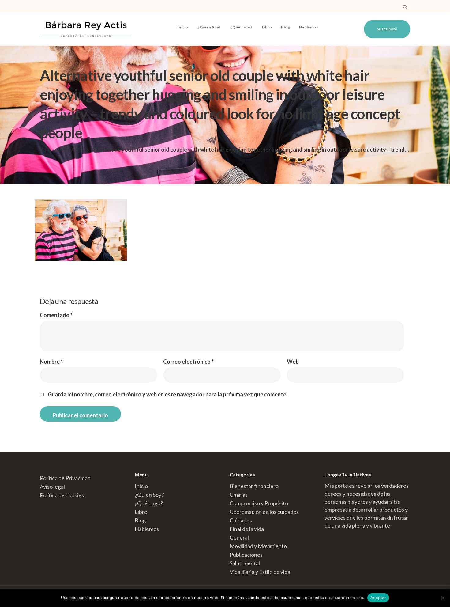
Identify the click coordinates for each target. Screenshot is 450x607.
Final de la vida (247, 528)
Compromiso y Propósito (259, 503)
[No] (442, 598)
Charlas (239, 494)
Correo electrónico (188, 361)
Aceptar (378, 597)
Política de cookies (62, 495)
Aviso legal (52, 486)
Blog (285, 27)
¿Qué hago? (241, 27)
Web (293, 361)
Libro (267, 27)
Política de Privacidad (65, 478)
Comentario (56, 315)
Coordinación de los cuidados (264, 511)
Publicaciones (246, 554)
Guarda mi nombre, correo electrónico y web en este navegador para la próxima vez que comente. (167, 394)
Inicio (182, 27)
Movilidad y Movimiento (258, 546)
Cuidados (241, 520)
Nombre (51, 361)
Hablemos (308, 27)
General (239, 537)
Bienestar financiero (254, 486)
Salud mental (245, 563)
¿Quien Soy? (209, 27)
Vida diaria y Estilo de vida (260, 571)
